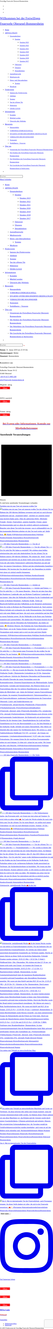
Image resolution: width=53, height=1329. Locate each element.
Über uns (8, 310)
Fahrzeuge (19, 222)
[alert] (26, 471)
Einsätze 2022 (25, 202)
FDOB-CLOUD (16, 269)
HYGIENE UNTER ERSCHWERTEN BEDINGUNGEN (31, 296)
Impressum (8, 1325)
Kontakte (13, 276)
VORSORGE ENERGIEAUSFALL (23, 293)
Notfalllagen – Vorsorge (19, 306)
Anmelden (3, 1320)
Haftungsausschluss (11, 1323)
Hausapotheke (15, 289)
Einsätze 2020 (25, 208)
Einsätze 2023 (25, 198)
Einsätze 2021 (25, 205)
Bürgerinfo (9, 286)
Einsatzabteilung (16, 191)
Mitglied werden (16, 279)
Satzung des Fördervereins (20, 252)
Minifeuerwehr (15, 235)
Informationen (10, 272)
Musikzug (14, 245)
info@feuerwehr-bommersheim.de (12, 380)
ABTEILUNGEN (11, 188)
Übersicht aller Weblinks (19, 283)
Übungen (18, 225)
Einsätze (18, 195)
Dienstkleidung (20, 229)
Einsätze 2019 (25, 212)
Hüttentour (14, 266)
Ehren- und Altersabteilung (20, 239)
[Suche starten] (24, 345)
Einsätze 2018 (25, 215)
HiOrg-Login (5, 1310)
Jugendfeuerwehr (16, 232)
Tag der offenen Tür (17, 262)
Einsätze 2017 (25, 218)
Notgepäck (14, 303)
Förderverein (10, 249)
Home (7, 185)
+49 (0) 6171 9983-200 (8, 377)
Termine (18, 242)
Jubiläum (13, 256)
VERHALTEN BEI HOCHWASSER (23, 299)
